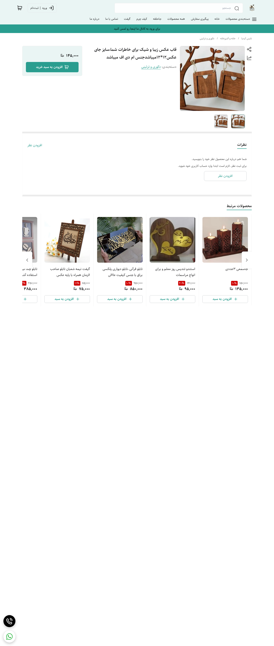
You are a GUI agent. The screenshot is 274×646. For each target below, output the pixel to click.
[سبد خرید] (19, 8)
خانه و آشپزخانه (227, 38)
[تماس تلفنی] (9, 621)
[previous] (247, 260)
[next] (27, 260)
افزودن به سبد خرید (49, 67)
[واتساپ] (9, 637)
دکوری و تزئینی (207, 38)
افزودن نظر (34, 145)
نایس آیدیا (246, 38)
